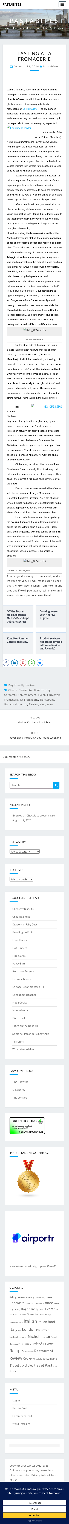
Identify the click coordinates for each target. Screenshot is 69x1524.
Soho (40, 1359)
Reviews (30, 685)
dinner (56, 1303)
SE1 (36, 1358)
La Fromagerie (30, 109)
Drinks (42, 1309)
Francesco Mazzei (18, 1314)
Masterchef (42, 1329)
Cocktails (38, 1303)
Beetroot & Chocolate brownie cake (34, 815)
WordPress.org (21, 1423)
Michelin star (39, 1336)
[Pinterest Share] (23, 662)
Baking (13, 1297)
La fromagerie (29, 699)
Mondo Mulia (20, 1010)
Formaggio (54, 695)
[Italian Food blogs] (29, 1180)
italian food (46, 1321)
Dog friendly (29, 1309)
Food (56, 1309)
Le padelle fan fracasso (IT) (28, 987)
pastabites (51, 66)
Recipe (16, 1351)
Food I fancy (19, 940)
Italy (13, 1329)
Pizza (26, 1343)
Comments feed (22, 1416)
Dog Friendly (16, 685)
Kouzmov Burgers (23, 971)
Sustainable (50, 1358)
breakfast (21, 1297)
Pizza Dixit (18, 1018)
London (29, 1329)
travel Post (43, 1365)
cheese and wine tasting (35, 690)
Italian (30, 1321)
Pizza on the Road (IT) (25, 1026)
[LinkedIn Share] (14, 662)
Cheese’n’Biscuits (23, 909)
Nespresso (14, 1344)
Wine (50, 704)
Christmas (29, 1303)
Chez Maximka (21, 916)
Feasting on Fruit (22, 932)
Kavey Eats (18, 963)
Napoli (54, 1337)
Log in (16, 1400)
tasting (33, 704)
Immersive (14, 1322)
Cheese (12, 690)
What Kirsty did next (24, 1049)
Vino (42, 704)
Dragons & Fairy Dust (24, 924)
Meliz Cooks (19, 1002)
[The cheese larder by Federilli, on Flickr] (19, 129)
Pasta (20, 1343)
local (19, 1330)
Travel (14, 1365)
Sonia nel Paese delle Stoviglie (30, 1033)
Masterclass (15, 1337)
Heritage (48, 1314)
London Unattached (24, 994)
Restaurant (28, 1351)
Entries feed (19, 1408)
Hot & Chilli (19, 955)
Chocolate (17, 1303)
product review (41, 1343)
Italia (21, 1322)
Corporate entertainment (20, 695)
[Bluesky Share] (40, 662)
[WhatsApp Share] (31, 662)
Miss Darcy (18, 1089)
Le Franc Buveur (21, 979)
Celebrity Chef (32, 1297)
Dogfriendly (15, 1309)
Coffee (48, 1302)
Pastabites (12, 4)
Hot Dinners (19, 948)
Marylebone (47, 699)
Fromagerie (11, 699)
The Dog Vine (20, 1082)
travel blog (26, 1366)
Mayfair (24, 1337)
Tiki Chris (18, 1041)
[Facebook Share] (6, 662)
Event (41, 695)
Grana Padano (35, 1314)
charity (42, 1297)
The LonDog (19, 1097)
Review (28, 1358)
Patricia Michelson (15, 704)
